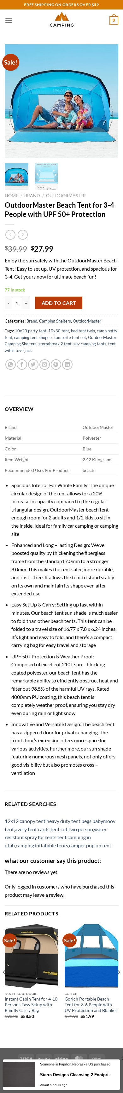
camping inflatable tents (42, 845)
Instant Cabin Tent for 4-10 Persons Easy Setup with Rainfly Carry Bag (31, 1004)
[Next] (108, 101)
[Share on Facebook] (22, 364)
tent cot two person (71, 829)
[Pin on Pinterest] (56, 364)
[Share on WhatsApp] (10, 364)
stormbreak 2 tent (55, 343)
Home (11, 195)
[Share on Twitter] (33, 364)
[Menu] (8, 20)
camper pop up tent (90, 845)
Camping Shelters (55, 321)
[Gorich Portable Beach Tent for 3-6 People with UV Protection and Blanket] (91, 956)
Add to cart (59, 303)
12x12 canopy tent (25, 821)
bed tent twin (83, 330)
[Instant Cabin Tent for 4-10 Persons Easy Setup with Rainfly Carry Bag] (31, 956)
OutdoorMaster (66, 195)
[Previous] (14, 101)
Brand (32, 195)
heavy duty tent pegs (68, 821)
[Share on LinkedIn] (67, 364)
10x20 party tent (30, 330)
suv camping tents (89, 343)
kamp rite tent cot (70, 337)
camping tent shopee (33, 337)
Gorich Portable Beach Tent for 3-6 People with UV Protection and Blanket (91, 1004)
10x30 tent (58, 330)
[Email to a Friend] (44, 364)
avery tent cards (32, 829)
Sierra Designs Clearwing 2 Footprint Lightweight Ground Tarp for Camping (76, 1074)
